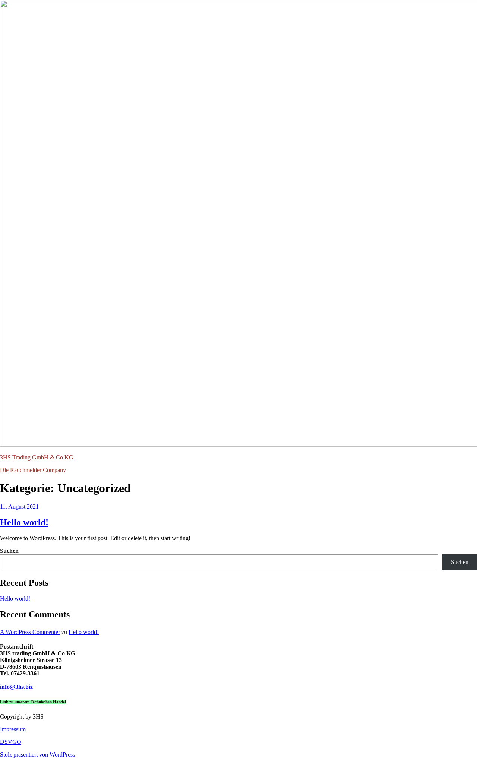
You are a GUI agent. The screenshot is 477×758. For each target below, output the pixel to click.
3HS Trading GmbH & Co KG (36, 457)
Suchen (9, 551)
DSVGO (10, 742)
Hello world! (24, 522)
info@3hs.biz (16, 687)
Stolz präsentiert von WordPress (37, 754)
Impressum (13, 729)
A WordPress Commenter (30, 632)
